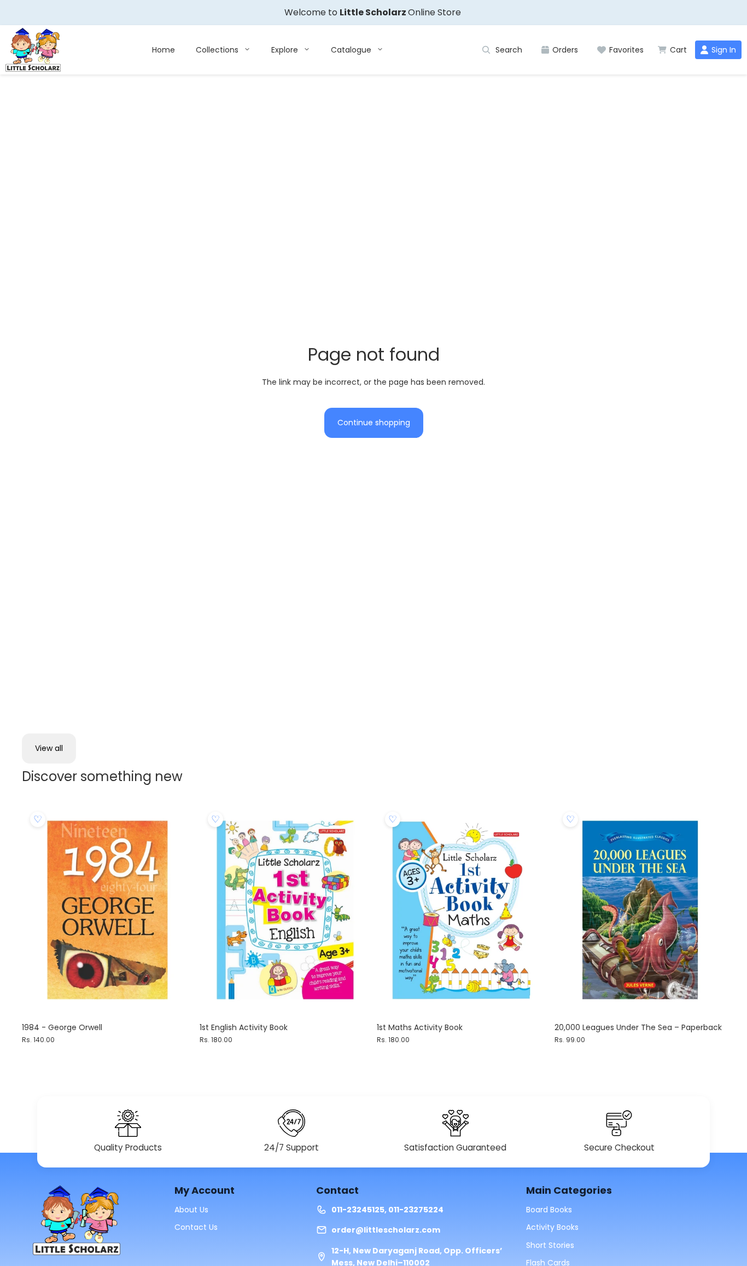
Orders (565, 49)
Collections (218, 49)
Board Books (549, 1209)
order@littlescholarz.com (385, 1229)
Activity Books (552, 1227)
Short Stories (550, 1245)
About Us (191, 1209)
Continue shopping (373, 422)
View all (49, 748)
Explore (285, 49)
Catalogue (352, 49)
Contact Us (196, 1227)
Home (163, 49)
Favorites (626, 49)
